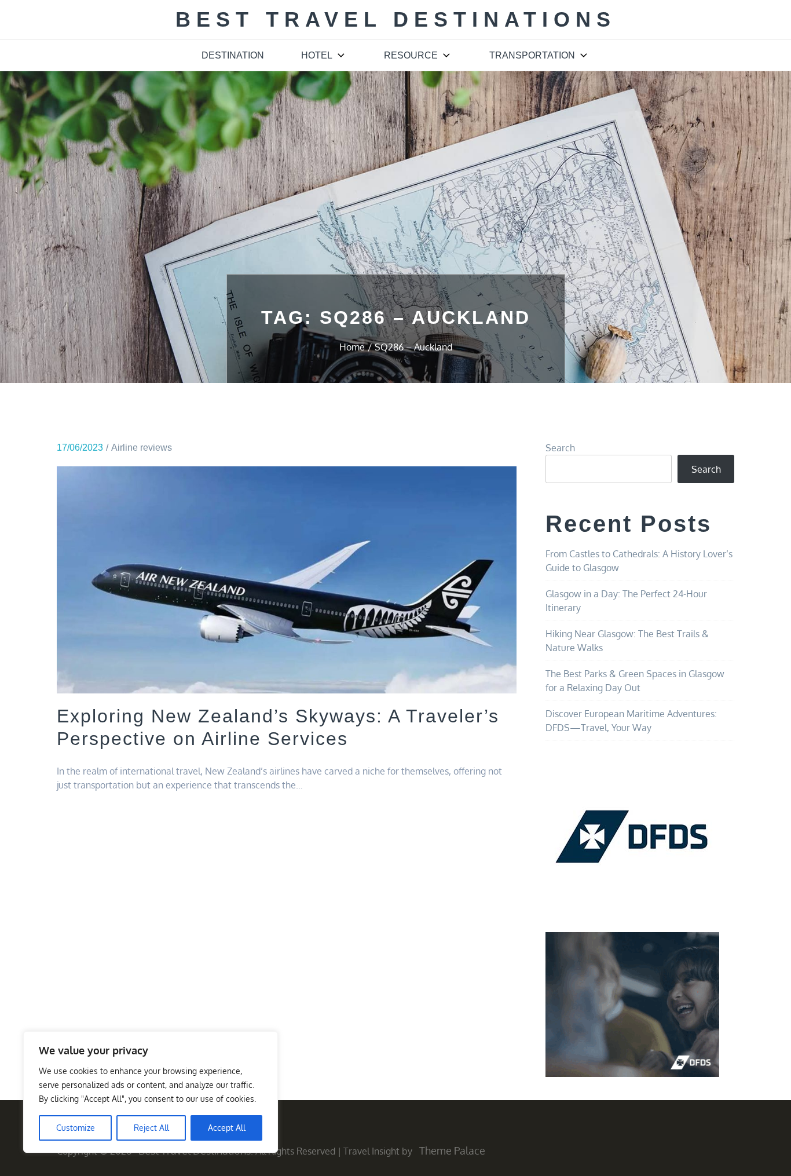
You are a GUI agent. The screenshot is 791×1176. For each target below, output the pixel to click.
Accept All (227, 1128)
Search (560, 448)
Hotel (316, 55)
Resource (411, 55)
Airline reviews (141, 447)
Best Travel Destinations (395, 19)
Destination (233, 55)
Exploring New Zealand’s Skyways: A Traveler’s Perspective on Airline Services (278, 727)
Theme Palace (452, 1150)
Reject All (151, 1128)
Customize (75, 1128)
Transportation (532, 55)
